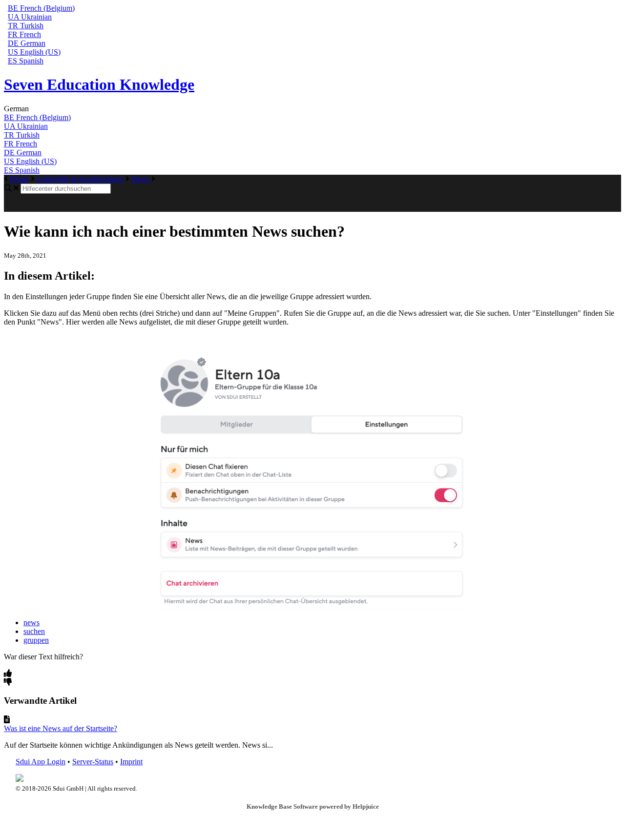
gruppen (36, 640)
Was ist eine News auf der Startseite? (60, 728)
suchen (34, 631)
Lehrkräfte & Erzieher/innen (80, 179)
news (31, 622)
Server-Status (92, 761)
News (140, 179)
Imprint (131, 761)
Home (19, 179)
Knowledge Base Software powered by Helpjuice (313, 806)
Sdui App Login (40, 761)
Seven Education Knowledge (99, 84)
